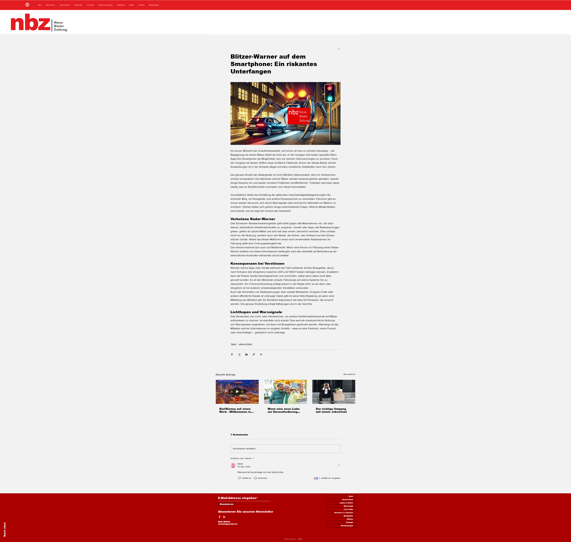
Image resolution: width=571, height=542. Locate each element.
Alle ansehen (349, 374)
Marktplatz (348, 516)
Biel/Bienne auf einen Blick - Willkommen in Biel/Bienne (235, 410)
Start (351, 496)
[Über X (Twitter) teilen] (239, 354)
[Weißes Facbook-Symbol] (219, 517)
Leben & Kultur (245, 344)
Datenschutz (290, 538)
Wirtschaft (348, 506)
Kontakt (349, 522)
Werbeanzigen (347, 526)
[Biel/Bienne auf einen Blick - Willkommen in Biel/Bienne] (237, 392)
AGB (300, 538)
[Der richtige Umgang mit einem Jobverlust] (333, 392)
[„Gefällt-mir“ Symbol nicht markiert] (239, 478)
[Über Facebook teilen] (231, 354)
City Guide (348, 509)
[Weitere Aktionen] (339, 48)
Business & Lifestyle (343, 513)
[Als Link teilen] (253, 354)
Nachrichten (347, 499)
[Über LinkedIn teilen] (246, 354)
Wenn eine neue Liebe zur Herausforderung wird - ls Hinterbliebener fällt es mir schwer (285, 410)
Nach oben (4, 529)
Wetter (350, 519)
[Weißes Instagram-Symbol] (224, 517)
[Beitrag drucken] (261, 354)
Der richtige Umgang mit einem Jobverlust (331, 410)
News (233, 344)
